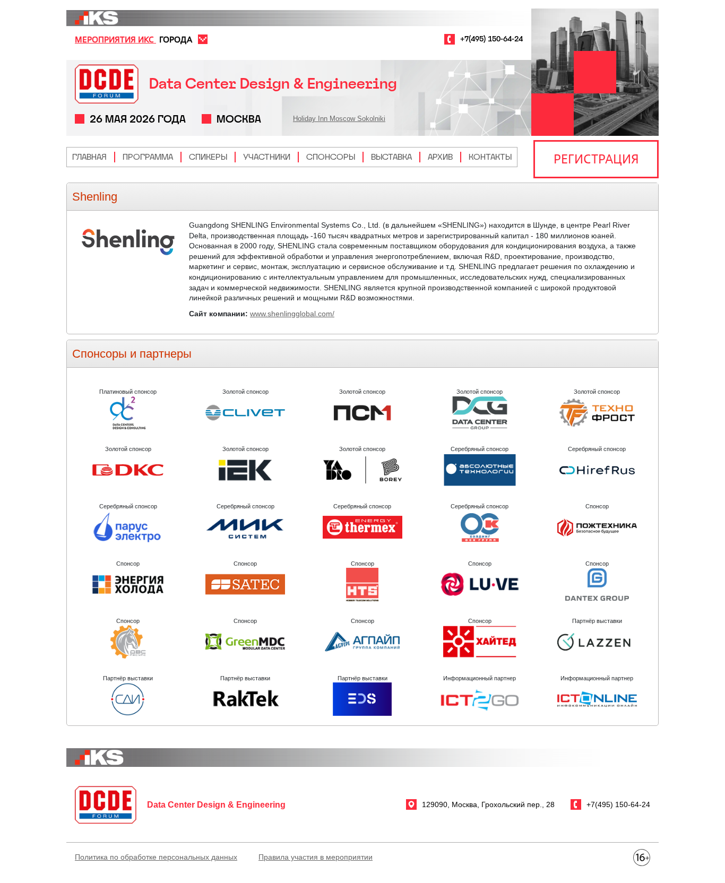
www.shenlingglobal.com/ (292, 313)
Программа (148, 157)
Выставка (391, 157)
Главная (89, 157)
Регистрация (596, 158)
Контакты (490, 157)
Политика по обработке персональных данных (156, 857)
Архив (440, 157)
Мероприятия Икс (115, 39)
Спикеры (208, 157)
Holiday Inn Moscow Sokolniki (339, 119)
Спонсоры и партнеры (132, 353)
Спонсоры (330, 157)
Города (175, 39)
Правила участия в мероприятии (315, 857)
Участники (266, 157)
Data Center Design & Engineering (273, 83)
